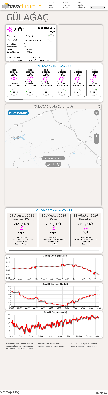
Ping (16, 392)
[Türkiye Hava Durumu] (21, 7)
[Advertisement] (80, 43)
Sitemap (6, 392)
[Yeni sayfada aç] (98, 106)
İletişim (101, 393)
